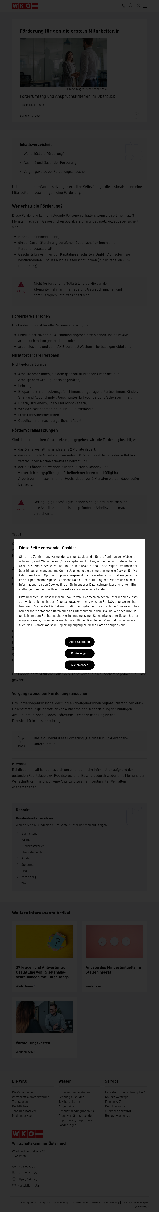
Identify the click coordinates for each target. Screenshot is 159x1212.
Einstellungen (79, 653)
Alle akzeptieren (79, 642)
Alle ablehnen (79, 665)
